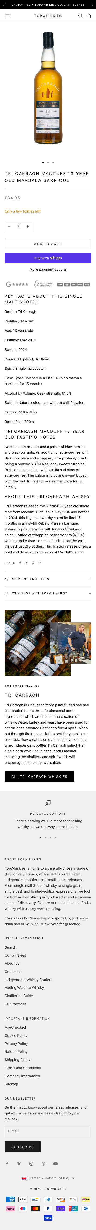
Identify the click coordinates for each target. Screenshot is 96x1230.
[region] (48, 815)
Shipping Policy (17, 1059)
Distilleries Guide (19, 996)
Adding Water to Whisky (24, 987)
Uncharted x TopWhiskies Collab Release (48, 4)
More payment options (48, 269)
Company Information (22, 1076)
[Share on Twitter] (26, 563)
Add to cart (48, 244)
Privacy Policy (16, 1043)
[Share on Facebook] (20, 563)
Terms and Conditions (23, 1068)
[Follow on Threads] (43, 1163)
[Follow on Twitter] (19, 1163)
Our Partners (15, 1004)
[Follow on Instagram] (31, 1163)
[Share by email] (39, 563)
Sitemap (11, 1084)
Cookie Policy (16, 1035)
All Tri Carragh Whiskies (39, 776)
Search (10, 947)
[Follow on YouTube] (55, 1163)
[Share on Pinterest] (33, 563)
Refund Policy (16, 1051)
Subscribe (22, 1147)
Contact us (13, 971)
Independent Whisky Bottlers (28, 979)
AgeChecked (15, 1027)
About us (12, 963)
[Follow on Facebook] (7, 1163)
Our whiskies (15, 955)
